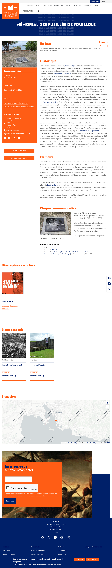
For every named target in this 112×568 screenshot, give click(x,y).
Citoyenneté (62, 550)
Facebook (109, 278)
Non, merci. (92, 559)
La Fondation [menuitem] (28, 5)
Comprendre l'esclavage (93, 547)
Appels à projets (9, 554)
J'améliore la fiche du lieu (19, 158)
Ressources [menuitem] (28, 11)
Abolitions (23, 103)
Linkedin (109, 284)
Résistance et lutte (27, 106)
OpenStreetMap (72, 443)
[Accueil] (10, 11)
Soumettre (10, 501)
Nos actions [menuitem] (41, 5)
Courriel (8, 475)
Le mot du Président (38, 550)
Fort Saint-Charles (50, 102)
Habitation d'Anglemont (89, 130)
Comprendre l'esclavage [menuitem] (59, 5)
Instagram (69, 537)
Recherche (61, 547)
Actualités (6, 550)
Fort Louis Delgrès (37, 365)
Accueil (6, 547)
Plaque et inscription (11, 103)
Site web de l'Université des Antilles (18, 134)
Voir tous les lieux (19, 151)
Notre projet (35, 547)
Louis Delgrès (70, 65)
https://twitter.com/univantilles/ (14, 138)
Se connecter (95, 1)
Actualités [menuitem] (76, 5)
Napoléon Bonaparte (62, 73)
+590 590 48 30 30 (12, 130)
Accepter (79, 559)
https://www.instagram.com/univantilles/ (9, 138)
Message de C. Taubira (38, 554)
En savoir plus (9, 375)
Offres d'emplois (56, 527)
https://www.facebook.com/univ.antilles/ (5, 138)
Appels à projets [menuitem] (90, 5)
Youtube (62, 537)
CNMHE (54, 250)
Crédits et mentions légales (56, 524)
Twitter (109, 289)
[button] (56, 421)
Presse (56, 532)
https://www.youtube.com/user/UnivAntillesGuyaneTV (19, 138)
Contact (56, 521)
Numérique (62, 554)
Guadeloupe (5, 372)
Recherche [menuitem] (38, 11)
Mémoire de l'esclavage (12, 106)
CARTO (107, 443)
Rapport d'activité (56, 529)
